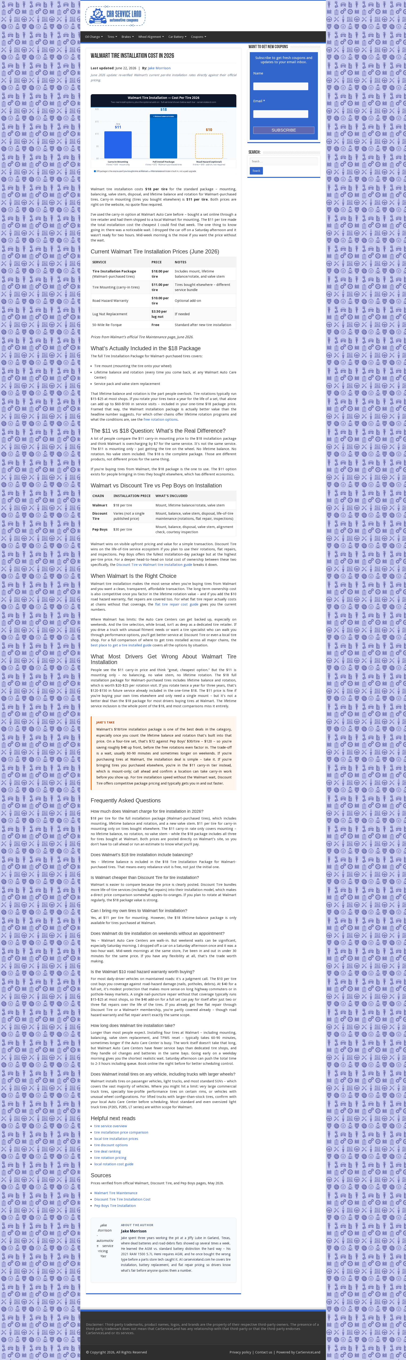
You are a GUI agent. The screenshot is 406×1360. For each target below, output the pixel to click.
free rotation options (161, 419)
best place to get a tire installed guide (121, 645)
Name (258, 73)
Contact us (263, 1352)
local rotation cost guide (113, 1164)
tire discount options (111, 1145)
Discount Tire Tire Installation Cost (122, 1199)
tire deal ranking (107, 1151)
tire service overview (110, 1126)
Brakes (126, 37)
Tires (110, 37)
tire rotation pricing (110, 1158)
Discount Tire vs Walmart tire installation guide (154, 565)
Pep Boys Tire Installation (115, 1206)
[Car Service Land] (114, 15)
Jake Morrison (159, 68)
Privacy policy (240, 1352)
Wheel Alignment (149, 37)
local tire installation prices (116, 1139)
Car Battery (175, 37)
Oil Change (92, 37)
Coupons (197, 37)
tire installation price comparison (121, 1132)
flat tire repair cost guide (176, 604)
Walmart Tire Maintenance (115, 1193)
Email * (259, 101)
